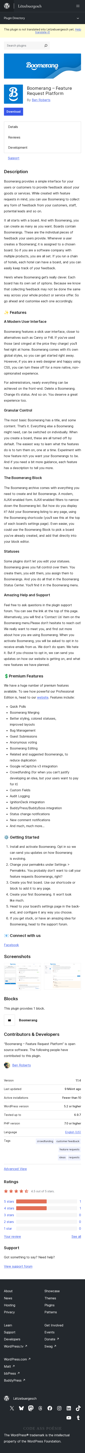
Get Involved (53, 1325)
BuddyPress (15, 1380)
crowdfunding (45, 1141)
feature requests (69, 1149)
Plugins (49, 1305)
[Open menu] (78, 6)
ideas (62, 1157)
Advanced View (15, 1169)
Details (13, 127)
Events (49, 1332)
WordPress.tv (15, 1346)
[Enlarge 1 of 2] (36, 968)
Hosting (9, 1305)
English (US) (73, 1132)
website (42, 697)
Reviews (14, 137)
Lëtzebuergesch (25, 1398)
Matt (9, 1366)
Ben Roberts (41, 100)
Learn (8, 1325)
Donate (51, 1339)
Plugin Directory (14, 18)
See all (76, 1236)
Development (17, 147)
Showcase (52, 1291)
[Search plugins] (46, 46)
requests (74, 1157)
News (8, 1298)
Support (13, 158)
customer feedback (67, 1141)
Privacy (9, 1312)
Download (14, 111)
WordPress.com (17, 1359)
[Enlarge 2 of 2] (76, 968)
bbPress (12, 1373)
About (8, 1291)
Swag (50, 1346)
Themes (50, 1298)
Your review (12, 1236)
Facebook (11, 945)
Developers (12, 1339)
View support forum (18, 1266)
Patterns (50, 1312)
